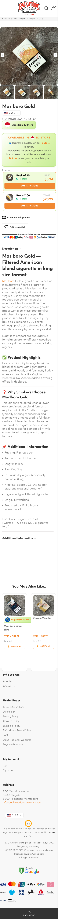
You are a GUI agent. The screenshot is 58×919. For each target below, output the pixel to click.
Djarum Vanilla (42, 618)
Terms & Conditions (13, 707)
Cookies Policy (11, 721)
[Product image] (14, 605)
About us (7, 681)
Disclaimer (9, 711)
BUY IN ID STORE (29, 186)
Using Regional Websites (17, 739)
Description (10, 248)
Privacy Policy (10, 716)
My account (9, 770)
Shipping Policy (11, 725)
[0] (53, 8)
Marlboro (24, 19)
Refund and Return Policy (17, 730)
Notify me (16, 646)
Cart (5, 765)
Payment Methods (13, 744)
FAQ (5, 735)
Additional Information (17, 538)
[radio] (29, 181)
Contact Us (9, 686)
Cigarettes (13, 19)
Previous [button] (2, 55)
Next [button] (55, 55)
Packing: (7, 170)
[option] (29, 56)
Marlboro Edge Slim (13, 628)
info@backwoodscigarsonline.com (22, 802)
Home (4, 19)
